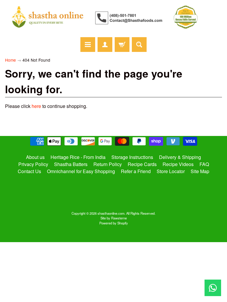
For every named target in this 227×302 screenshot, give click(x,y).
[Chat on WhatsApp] (213, 288)
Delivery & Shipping (180, 157)
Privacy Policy (33, 164)
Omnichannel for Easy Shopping (81, 171)
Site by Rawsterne (113, 218)
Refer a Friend (136, 171)
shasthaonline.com (111, 213)
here (36, 106)
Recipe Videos (178, 164)
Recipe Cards (142, 164)
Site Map (200, 171)
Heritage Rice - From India (78, 157)
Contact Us (29, 171)
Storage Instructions (132, 157)
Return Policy (107, 164)
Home (10, 60)
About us (35, 157)
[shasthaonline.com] (113, 17)
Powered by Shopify (113, 223)
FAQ (204, 164)
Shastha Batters (70, 164)
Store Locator (171, 171)
